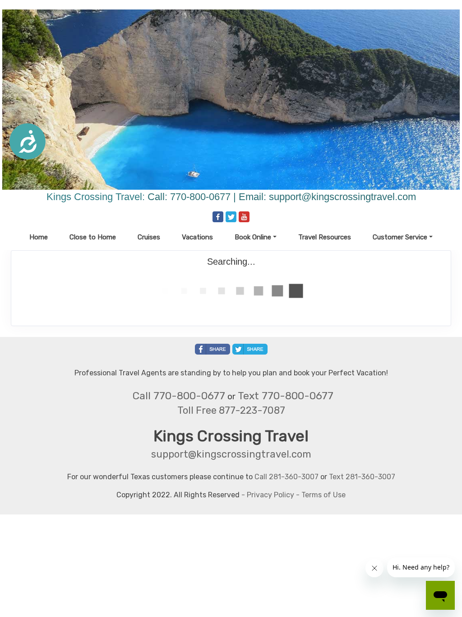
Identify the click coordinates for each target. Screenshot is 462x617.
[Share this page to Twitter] (250, 349)
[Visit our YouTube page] (244, 216)
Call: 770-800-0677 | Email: (208, 196)
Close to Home (92, 237)
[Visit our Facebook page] (218, 216)
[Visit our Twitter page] (231, 216)
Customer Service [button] (400, 237)
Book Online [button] (253, 237)
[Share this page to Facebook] (212, 349)
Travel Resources (324, 237)
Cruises (149, 237)
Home (38, 237)
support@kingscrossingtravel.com (342, 196)
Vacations (197, 237)
